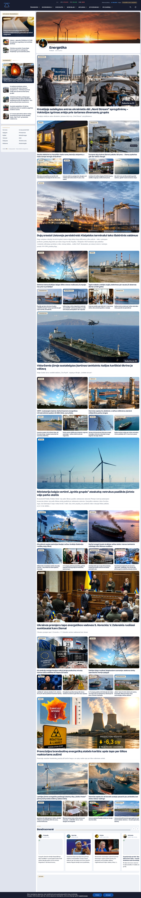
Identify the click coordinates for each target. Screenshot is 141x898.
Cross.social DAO (24, 130)
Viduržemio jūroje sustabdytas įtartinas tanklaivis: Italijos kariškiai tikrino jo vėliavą (85, 367)
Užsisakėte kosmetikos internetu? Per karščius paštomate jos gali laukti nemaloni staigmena (18, 32)
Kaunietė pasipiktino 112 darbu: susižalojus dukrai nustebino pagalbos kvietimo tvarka (21, 107)
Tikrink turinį (22, 141)
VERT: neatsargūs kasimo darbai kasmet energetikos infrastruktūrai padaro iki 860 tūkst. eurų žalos (57, 412)
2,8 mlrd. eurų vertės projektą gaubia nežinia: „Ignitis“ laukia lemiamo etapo (125, 177)
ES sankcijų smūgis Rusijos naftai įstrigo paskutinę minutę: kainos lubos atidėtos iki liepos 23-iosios (59, 671)
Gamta (92, 252)
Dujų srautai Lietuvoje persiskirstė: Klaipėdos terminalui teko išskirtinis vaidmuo (87, 235)
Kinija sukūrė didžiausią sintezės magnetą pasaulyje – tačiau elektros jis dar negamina (75, 434)
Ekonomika (131, 835)
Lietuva (41, 160)
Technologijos (69, 416)
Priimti (97, 895)
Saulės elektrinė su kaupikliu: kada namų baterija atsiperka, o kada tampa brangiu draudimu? (60, 156)
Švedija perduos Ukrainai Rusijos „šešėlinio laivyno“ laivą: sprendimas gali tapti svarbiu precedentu (49, 307)
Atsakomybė (22, 143)
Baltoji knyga (23, 135)
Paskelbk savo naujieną (129, 2)
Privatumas (22, 132)
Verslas (92, 378)
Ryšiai (4, 135)
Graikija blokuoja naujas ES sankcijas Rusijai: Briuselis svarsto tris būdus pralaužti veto (99, 567)
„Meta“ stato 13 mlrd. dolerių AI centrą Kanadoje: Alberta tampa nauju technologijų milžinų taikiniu (125, 693)
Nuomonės (42, 57)
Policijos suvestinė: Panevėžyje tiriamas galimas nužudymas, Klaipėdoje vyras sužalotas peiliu (20, 49)
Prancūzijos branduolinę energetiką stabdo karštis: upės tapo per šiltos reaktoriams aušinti (82, 753)
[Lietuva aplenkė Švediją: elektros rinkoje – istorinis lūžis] (101, 808)
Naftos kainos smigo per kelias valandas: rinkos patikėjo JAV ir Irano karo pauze (126, 433)
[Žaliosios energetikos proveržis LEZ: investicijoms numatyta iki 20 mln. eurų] (49, 166)
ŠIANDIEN (34, 7)
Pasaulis (93, 676)
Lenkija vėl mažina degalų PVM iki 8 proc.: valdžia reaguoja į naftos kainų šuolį (101, 177)
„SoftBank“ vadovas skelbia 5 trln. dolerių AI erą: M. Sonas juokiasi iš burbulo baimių (49, 692)
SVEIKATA (59, 7)
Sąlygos (5, 132)
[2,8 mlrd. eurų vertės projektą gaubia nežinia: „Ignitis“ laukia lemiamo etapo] (126, 166)
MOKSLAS (71, 7)
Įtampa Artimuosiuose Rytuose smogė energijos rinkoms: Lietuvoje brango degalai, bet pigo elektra (100, 434)
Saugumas (42, 512)
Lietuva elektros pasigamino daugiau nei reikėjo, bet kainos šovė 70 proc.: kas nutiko (75, 177)
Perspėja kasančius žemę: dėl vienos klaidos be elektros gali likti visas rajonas (75, 692)
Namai (40, 122)
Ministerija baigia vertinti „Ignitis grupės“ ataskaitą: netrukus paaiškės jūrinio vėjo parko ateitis (85, 493)
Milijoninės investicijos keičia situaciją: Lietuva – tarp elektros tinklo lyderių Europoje (48, 567)
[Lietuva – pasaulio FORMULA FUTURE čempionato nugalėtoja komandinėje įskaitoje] (6, 42)
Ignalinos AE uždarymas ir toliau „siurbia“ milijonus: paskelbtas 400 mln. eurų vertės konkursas (49, 819)
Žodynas (5, 141)
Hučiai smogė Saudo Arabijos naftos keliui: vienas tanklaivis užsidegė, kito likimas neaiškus (112, 545)
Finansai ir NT (69, 290)
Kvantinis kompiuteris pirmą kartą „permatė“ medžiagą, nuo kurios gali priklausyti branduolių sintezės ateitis (125, 567)
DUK (20, 138)
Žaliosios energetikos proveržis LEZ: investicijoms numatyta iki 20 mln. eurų (48, 177)
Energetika (93, 122)
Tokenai (5, 138)
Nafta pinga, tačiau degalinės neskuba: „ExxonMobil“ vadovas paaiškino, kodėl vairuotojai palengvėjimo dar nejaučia (74, 307)
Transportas (94, 160)
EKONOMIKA (47, 7)
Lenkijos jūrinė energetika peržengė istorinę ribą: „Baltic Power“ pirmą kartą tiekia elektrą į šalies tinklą (61, 798)
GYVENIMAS (94, 7)
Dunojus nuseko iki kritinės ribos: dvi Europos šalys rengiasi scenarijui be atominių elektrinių (48, 434)
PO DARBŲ (107, 7)
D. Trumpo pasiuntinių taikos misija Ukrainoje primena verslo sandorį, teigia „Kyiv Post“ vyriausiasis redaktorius (20, 116)
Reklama (5, 143)
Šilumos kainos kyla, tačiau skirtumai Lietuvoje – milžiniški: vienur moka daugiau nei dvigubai (74, 819)
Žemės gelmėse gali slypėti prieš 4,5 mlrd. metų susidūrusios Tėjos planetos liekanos (17, 80)
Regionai (67, 802)
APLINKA (81, 7)
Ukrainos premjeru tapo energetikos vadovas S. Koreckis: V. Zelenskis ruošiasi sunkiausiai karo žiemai (86, 627)
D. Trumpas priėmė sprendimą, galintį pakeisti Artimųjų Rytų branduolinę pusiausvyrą (74, 567)
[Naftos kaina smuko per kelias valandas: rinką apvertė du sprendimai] (126, 296)
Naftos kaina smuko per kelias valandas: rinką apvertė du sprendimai (126, 307)
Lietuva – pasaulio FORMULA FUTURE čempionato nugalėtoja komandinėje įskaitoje (21, 42)
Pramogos (74, 835)
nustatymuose (83, 896)
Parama (5, 130)
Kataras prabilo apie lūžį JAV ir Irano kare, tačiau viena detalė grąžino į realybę (101, 307)
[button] (133, 828)
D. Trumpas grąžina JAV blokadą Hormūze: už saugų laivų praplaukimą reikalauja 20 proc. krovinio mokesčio (101, 693)
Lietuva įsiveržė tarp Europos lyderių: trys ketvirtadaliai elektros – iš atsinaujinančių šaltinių (126, 819)
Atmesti (108, 895)
